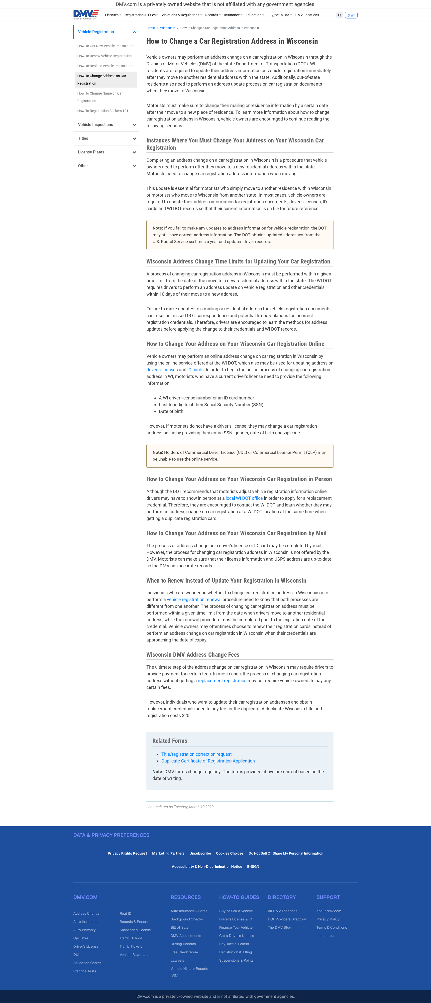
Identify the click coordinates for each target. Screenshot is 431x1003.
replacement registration (222, 680)
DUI (76, 954)
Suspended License (135, 930)
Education (253, 15)
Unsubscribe (200, 853)
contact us (325, 935)
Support (328, 897)
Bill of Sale (180, 927)
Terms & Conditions (332, 927)
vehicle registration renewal (194, 599)
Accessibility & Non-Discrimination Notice (207, 866)
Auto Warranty (84, 930)
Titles (83, 138)
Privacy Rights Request (127, 853)
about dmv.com (329, 911)
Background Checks (187, 919)
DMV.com (85, 897)
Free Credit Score (184, 952)
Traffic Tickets (131, 946)
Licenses (111, 15)
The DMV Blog (279, 927)
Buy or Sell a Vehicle (236, 911)
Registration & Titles (140, 15)
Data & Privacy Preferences (111, 835)
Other (83, 165)
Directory (282, 897)
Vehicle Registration (96, 31)
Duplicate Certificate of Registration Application (208, 760)
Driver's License (86, 946)
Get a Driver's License (236, 935)
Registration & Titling (235, 952)
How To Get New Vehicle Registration (105, 46)
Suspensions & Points (236, 960)
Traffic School (131, 938)
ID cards (195, 369)
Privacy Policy (328, 919)
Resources (186, 897)
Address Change (86, 913)
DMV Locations (307, 15)
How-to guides (239, 897)
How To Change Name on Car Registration (100, 97)
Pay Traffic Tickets (234, 944)
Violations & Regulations (180, 15)
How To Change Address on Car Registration (101, 79)
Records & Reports (134, 921)
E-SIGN (253, 866)
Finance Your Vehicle (236, 927)
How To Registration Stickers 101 (102, 111)
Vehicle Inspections (95, 124)
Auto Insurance (85, 921)
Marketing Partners (168, 853)
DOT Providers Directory (287, 919)
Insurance (232, 15)
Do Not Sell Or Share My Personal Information (286, 853)
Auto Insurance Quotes (189, 911)
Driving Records (183, 944)
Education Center (87, 963)
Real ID (125, 913)
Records (211, 15)
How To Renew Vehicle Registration (104, 56)
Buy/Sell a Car (278, 15)
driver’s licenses (162, 369)
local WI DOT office (244, 498)
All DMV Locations (282, 911)
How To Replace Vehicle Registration (105, 66)
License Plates (91, 152)
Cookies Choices (230, 853)
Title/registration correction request (196, 754)
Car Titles (81, 938)
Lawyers (177, 960)
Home (150, 28)
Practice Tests (84, 971)
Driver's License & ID (235, 919)
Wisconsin (167, 28)
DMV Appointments (186, 935)
